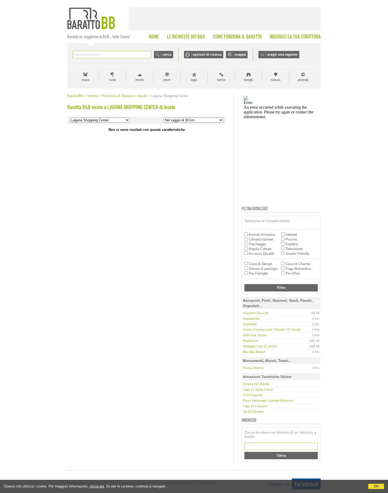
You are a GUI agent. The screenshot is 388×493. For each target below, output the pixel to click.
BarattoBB (75, 96)
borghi (248, 80)
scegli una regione (282, 54)
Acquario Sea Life (255, 313)
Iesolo (142, 96)
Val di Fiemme (253, 412)
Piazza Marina (253, 368)
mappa (240, 54)
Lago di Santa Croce (258, 389)
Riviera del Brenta (256, 384)
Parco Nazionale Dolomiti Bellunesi (268, 401)
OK (376, 486)
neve (167, 80)
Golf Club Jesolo (255, 335)
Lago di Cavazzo (255, 406)
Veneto (92, 96)
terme (221, 80)
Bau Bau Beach (254, 352)
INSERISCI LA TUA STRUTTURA (295, 36)
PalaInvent (250, 341)
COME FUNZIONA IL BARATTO (237, 36)
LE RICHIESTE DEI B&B (186, 36)
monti (139, 80)
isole (112, 80)
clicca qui (96, 486)
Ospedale (250, 324)
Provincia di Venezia (117, 96)
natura (275, 80)
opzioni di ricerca (207, 54)
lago (194, 80)
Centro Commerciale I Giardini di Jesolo (272, 330)
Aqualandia (251, 318)
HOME (154, 36)
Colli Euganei (252, 395)
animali (302, 80)
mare (85, 80)
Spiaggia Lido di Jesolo (260, 346)
